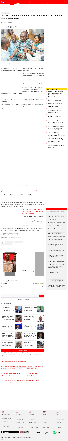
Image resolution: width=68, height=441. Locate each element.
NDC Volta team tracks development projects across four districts (56, 213)
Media (53, 2)
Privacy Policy (5, 426)
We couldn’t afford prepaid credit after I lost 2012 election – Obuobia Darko (57, 287)
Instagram (45, 422)
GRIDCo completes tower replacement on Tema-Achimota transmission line (56, 261)
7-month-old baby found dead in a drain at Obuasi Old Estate (55, 272)
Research (41, 2)
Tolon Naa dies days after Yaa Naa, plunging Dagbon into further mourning (56, 246)
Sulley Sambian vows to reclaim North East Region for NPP (13, 361)
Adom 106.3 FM (20, 417)
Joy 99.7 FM (19, 414)
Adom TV (31, 417)
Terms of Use (5, 424)
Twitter (44, 419)
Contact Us (5, 421)
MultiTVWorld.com (34, 422)
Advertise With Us (6, 418)
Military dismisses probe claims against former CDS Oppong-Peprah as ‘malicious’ (56, 128)
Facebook (45, 417)
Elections (59, 2)
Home (7, 2)
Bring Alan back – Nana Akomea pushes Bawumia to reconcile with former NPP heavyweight (20, 371)
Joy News (31, 414)
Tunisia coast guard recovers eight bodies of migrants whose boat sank (56, 277)
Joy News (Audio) (33, 427)
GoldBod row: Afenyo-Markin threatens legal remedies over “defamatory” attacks (55, 105)
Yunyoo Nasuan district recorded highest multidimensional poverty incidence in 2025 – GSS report (22, 366)
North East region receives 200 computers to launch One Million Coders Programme (19, 373)
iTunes (49, 432)
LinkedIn (45, 425)
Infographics (46, 427)
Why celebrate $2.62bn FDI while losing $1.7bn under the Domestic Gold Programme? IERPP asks (56, 224)
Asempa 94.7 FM (20, 422)
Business (25, 2)
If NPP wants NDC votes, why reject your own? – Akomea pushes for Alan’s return (18, 368)
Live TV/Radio (47, 2)
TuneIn (41, 432)
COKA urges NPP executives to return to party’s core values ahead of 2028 (57, 230)
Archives (59, 425)
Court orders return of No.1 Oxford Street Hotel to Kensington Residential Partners (56, 116)
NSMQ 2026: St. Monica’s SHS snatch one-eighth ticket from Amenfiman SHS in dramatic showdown (56, 218)
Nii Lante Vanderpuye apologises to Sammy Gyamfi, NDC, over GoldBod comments (57, 110)
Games (58, 414)
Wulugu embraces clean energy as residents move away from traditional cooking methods (20, 375)
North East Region (18, 242)
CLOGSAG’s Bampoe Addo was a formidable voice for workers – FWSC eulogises (56, 251)
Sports (30, 2)
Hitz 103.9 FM (19, 419)
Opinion (35, 2)
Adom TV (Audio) (33, 425)
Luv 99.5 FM (19, 425)
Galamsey (59, 422)
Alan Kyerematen (9, 242)
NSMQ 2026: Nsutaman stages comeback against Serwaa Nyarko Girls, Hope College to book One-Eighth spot (56, 235)
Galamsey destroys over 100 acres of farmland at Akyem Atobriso (56, 257)
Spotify (58, 432)
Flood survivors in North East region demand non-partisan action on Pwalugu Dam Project (20, 378)
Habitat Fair (59, 417)
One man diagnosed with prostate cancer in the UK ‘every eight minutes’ (56, 282)
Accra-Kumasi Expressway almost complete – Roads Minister (56, 99)
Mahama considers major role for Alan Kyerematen (11, 382)
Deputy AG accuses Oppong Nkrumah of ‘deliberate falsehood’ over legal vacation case (56, 140)
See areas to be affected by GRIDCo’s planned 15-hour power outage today (56, 145)
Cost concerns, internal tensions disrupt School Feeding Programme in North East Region (20, 380)
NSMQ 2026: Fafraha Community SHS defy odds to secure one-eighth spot (56, 241)
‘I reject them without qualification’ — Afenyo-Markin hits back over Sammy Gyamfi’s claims (57, 134)
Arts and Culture (18, 2)
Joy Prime (31, 419)
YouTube (45, 414)
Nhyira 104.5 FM (20, 427)
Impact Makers (60, 419)
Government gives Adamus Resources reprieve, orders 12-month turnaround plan (55, 122)
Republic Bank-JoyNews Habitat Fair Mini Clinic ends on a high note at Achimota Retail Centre (56, 266)
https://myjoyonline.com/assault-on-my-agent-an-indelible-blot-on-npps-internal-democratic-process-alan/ (32, 211)
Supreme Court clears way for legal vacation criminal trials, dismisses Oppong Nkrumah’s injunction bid (55, 94)
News (12, 2)
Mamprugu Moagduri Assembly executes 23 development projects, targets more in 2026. (20, 363)
